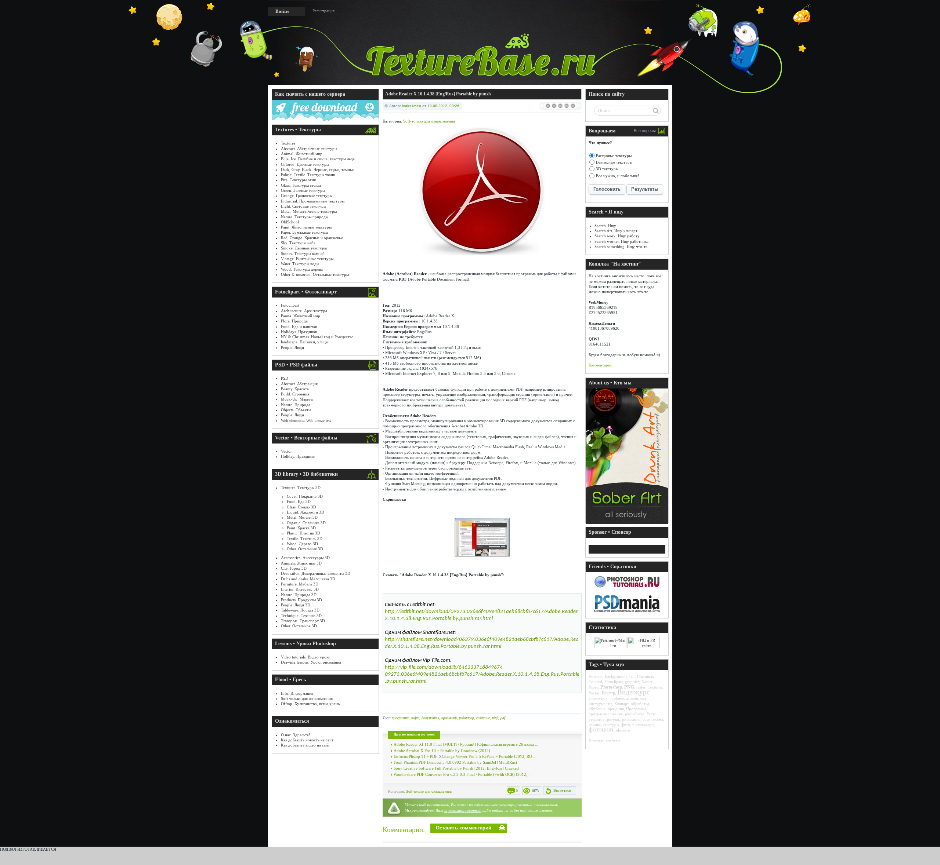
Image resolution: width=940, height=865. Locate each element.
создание (483, 718)
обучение (597, 709)
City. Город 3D (294, 568)
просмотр (449, 718)
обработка (640, 703)
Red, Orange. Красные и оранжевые (312, 238)
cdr (632, 676)
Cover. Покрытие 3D (305, 496)
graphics (632, 681)
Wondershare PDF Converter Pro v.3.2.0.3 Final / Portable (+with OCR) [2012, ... (463, 774)
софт (415, 718)
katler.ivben (411, 106)
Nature (647, 681)
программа (400, 718)
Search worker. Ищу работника (621, 241)
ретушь (613, 719)
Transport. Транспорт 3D (303, 620)
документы (430, 718)
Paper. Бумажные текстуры (304, 232)
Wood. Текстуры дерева (302, 269)
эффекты (622, 730)
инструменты (600, 703)
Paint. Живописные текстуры (306, 227)
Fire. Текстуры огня (298, 180)
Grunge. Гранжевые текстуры (306, 195)
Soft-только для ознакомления (307, 698)
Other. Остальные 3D (305, 549)
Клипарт (621, 703)
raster (641, 687)
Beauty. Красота (295, 389)
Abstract (596, 676)
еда (643, 698)
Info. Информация (297, 693)
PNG (629, 687)
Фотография (643, 724)
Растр (652, 714)
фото (625, 724)
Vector (286, 451)
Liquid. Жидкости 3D (305, 512)
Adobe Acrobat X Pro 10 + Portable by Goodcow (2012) (442, 750)
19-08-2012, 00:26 (443, 106)
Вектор (608, 693)
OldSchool (290, 222)
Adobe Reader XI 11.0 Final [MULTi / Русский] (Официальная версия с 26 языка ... (466, 744)
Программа (636, 709)
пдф (495, 718)
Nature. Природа (295, 404)
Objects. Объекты (296, 410)
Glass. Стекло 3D (301, 507)
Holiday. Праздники (298, 456)
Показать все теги (604, 740)
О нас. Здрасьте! (295, 735)
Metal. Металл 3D (302, 517)
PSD (284, 378)
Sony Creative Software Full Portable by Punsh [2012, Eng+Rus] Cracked (456, 768)
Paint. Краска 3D (301, 528)
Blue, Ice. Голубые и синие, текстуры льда (318, 159)
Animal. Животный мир (301, 154)
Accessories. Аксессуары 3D (305, 557)
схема (658, 719)
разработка (634, 714)
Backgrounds (616, 676)
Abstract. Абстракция (299, 384)
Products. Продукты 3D (301, 600)
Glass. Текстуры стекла (301, 185)
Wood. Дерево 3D (302, 543)
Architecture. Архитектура (304, 311)
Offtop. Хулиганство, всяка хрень (310, 703)
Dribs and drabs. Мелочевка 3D (308, 579)
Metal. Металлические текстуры (309, 211)
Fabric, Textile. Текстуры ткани (308, 174)
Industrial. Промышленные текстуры (312, 201)
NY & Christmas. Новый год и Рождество (317, 337)
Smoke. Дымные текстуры (304, 248)
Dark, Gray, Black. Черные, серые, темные (317, 169)
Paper (593, 687)
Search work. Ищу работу (617, 236)
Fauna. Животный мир (300, 316)
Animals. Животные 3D (301, 563)
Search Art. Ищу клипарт (615, 231)
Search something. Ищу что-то (621, 246)
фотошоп (601, 729)
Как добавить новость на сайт (307, 740)
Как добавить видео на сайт (305, 745)
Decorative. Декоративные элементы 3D (315, 573)
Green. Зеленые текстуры (303, 190)
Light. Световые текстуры (303, 206)
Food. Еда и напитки (299, 326)
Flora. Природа (294, 321)
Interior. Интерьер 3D (300, 589)
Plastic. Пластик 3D (303, 533)
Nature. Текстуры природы (304, 217)
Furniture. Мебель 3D (299, 584)
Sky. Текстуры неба (298, 243)
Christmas (645, 676)
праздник (616, 709)
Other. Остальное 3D (299, 626)
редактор (466, 718)
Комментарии (600, 365)
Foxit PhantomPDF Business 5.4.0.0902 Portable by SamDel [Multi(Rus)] (456, 762)
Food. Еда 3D (299, 501)
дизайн (632, 698)
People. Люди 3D (295, 605)
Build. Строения (295, 394)
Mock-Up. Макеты (297, 399)
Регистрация (323, 10)
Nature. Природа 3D (299, 594)
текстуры (611, 724)
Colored (595, 681)
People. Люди (292, 347)
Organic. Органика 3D (306, 523)
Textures (288, 143)
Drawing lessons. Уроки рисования (311, 662)
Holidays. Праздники (299, 331)
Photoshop (611, 687)
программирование (606, 714)
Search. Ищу (605, 225)
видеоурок (598, 698)
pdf (502, 718)
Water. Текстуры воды (300, 264)
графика (617, 698)
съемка (595, 724)
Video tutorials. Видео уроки (305, 657)
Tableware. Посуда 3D (300, 610)
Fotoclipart (290, 305)
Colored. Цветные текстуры (305, 164)
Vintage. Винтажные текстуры (307, 258)
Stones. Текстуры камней (303, 253)
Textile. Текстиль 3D (304, 538)
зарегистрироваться (462, 810)
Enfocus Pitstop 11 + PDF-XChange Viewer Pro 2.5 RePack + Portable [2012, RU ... (465, 756)
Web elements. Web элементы (306, 420)
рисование (631, 719)
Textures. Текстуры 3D (301, 487)
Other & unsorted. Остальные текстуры (315, 274)
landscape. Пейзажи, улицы (304, 342)
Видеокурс (633, 692)
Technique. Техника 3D (301, 615)
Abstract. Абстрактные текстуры (309, 148)
